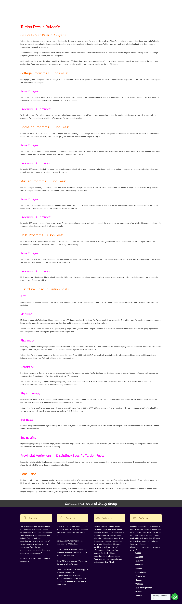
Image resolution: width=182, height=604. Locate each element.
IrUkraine (138, 592)
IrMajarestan (140, 576)
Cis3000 (138, 553)
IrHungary (138, 580)
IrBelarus (138, 595)
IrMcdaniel (139, 584)
